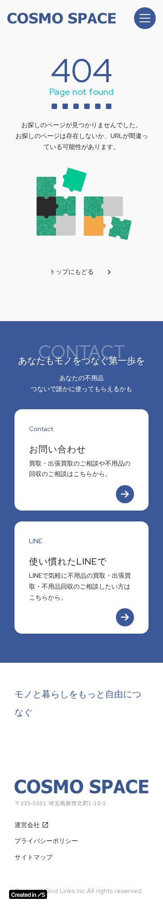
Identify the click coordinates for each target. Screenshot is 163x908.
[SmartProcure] (61, 18)
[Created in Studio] (28, 894)
